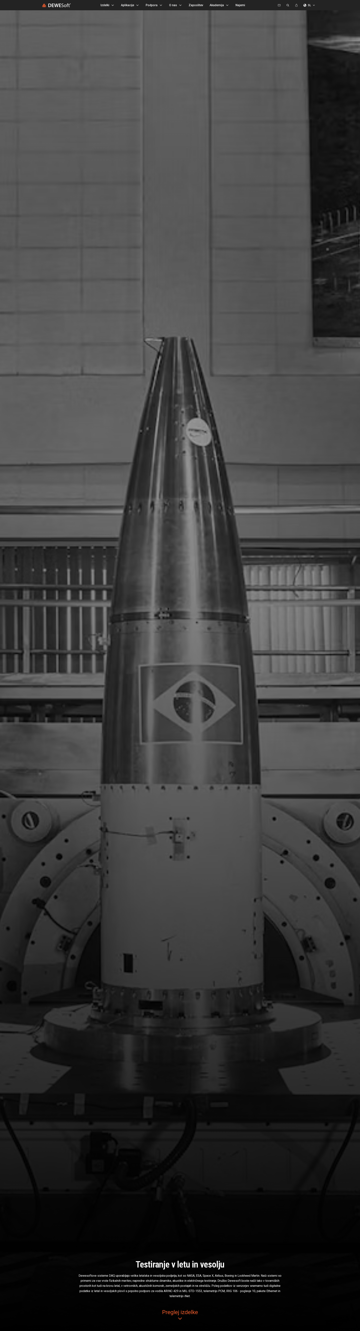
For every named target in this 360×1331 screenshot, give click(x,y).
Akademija (217, 5)
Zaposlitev (196, 5)
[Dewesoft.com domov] (56, 5)
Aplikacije (127, 5)
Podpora (152, 5)
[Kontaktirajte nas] (279, 5)
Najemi (240, 5)
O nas (173, 5)
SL (309, 5)
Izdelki (104, 5)
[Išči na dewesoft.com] (288, 5)
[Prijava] (296, 5)
